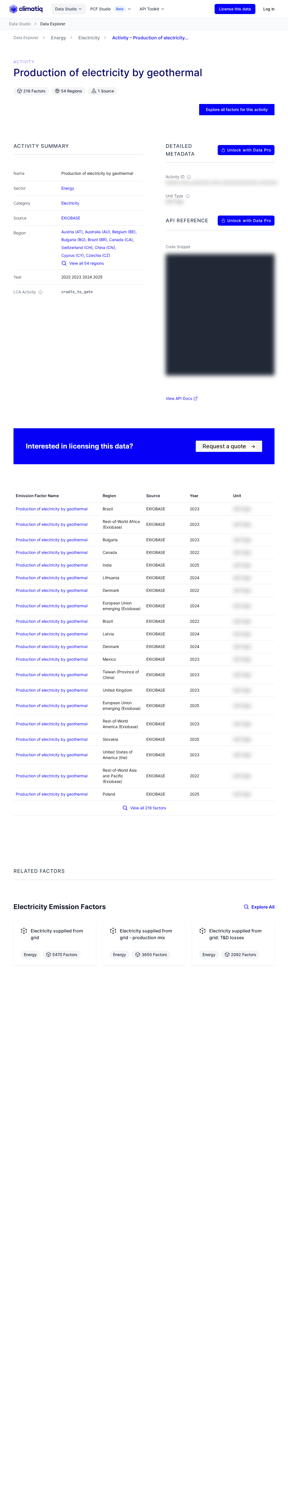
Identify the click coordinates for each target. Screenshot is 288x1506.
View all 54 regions (86, 263)
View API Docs (179, 398)
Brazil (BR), (98, 239)
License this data (235, 8)
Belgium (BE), (125, 231)
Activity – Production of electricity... (150, 37)
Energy (58, 37)
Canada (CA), (122, 239)
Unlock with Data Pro (249, 150)
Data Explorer (26, 37)
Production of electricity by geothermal (51, 508)
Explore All (262, 907)
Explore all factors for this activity (237, 109)
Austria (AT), (73, 231)
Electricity (89, 37)
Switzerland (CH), (78, 247)
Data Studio (66, 8)
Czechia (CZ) (98, 255)
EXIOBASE (70, 218)
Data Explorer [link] (52, 23)
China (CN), (106, 247)
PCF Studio (106, 8)
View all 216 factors (148, 807)
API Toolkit (149, 8)
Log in (268, 8)
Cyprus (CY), (73, 255)
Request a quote (228, 446)
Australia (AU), (98, 231)
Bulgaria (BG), (74, 239)
